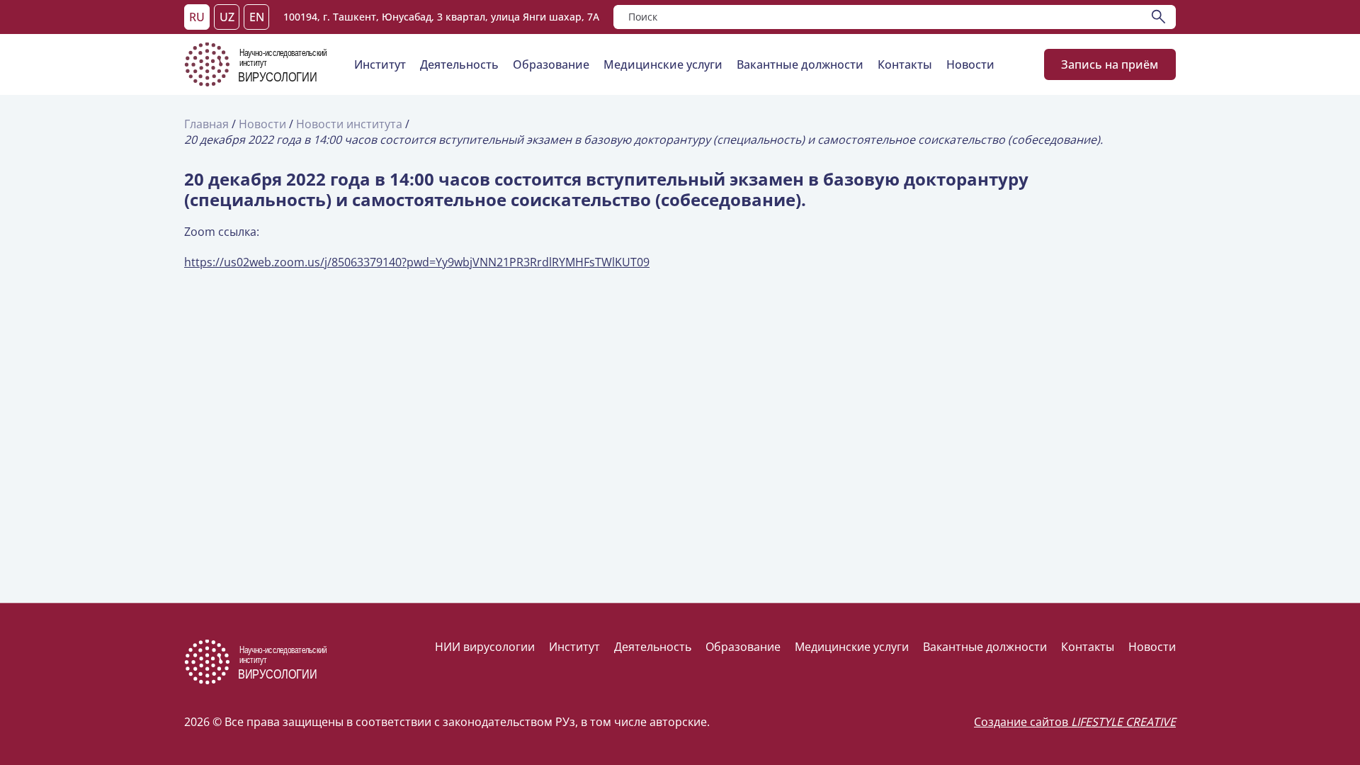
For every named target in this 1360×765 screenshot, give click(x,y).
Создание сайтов (1075, 722)
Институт (380, 64)
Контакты (905, 64)
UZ (227, 17)
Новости (970, 64)
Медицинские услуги (663, 64)
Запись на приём (1110, 64)
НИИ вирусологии (485, 646)
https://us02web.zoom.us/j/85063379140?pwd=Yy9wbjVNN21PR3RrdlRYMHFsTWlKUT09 (417, 262)
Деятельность (459, 64)
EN (256, 17)
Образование (551, 64)
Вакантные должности (800, 64)
